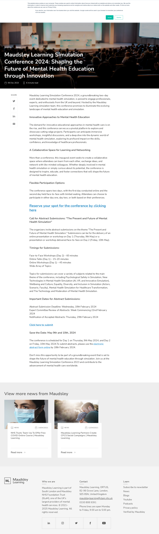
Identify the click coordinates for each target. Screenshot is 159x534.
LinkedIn (49, 523)
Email (14, 124)
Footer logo (16, 480)
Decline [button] (119, 17)
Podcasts (128, 503)
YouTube (104, 523)
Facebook (14, 108)
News (18, 47)
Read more (16, 452)
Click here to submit (41, 325)
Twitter (14, 101)
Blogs (126, 495)
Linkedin (14, 116)
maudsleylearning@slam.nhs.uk (95, 498)
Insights (8, 47)
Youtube (127, 499)
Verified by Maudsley (134, 511)
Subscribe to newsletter (135, 487)
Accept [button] (110, 17)
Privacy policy (130, 507)
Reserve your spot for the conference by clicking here (67, 207)
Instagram (63, 523)
